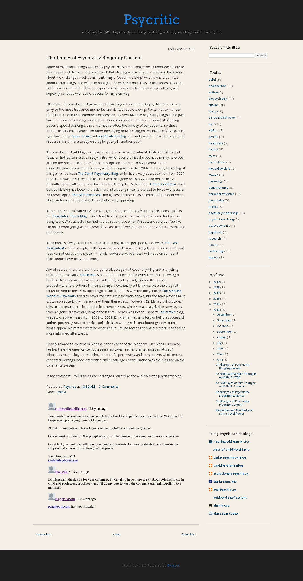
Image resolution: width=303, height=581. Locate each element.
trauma (214, 257)
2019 (216, 282)
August (222, 337)
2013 (216, 310)
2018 (216, 287)
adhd (212, 80)
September (225, 331)
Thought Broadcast (86, 194)
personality (217, 200)
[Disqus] (116, 456)
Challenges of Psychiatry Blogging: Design (232, 366)
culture (214, 105)
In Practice (167, 312)
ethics (213, 130)
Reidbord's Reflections (230, 497)
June (220, 348)
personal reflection (222, 194)
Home (117, 534)
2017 (216, 293)
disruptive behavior (222, 118)
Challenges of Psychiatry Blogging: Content (232, 403)
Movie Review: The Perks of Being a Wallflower (234, 412)
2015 (216, 299)
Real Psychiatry (224, 489)
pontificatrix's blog (112, 136)
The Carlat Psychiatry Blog (98, 173)
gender (214, 137)
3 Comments (109, 386)
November (224, 320)
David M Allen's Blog (228, 465)
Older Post (188, 534)
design (213, 111)
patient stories (219, 188)
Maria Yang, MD (224, 481)
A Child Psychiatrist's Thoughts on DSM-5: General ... (236, 384)
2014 (216, 304)
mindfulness (217, 162)
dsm (212, 124)
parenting (215, 181)
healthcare (216, 143)
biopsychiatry (218, 98)
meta (62, 391)
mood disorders (220, 168)
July (219, 343)
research (215, 238)
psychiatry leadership (224, 213)
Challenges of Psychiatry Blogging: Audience (232, 393)
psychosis (216, 232)
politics (214, 207)
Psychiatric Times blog (69, 216)
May (220, 354)
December (224, 315)
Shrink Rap (88, 274)
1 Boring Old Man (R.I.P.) (231, 441)
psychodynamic (219, 226)
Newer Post (44, 534)
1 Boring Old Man (163, 184)
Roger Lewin (81, 136)
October (222, 326)
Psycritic (152, 19)
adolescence (218, 86)
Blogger (173, 565)
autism (213, 92)
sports (213, 245)
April (220, 360)
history (214, 149)
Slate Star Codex (225, 513)
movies (214, 175)
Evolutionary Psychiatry (231, 473)
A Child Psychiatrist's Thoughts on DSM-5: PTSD (236, 375)
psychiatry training (221, 219)
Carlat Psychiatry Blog (229, 457)
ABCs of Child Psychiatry (231, 449)
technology (216, 251)
